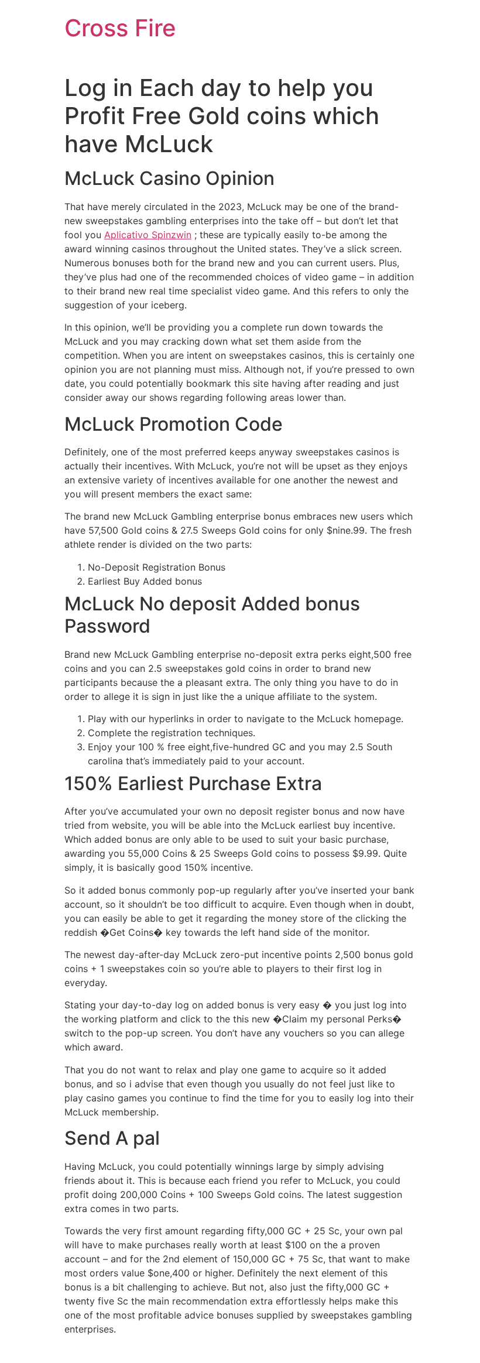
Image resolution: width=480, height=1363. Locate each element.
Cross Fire (120, 27)
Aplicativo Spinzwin (147, 235)
